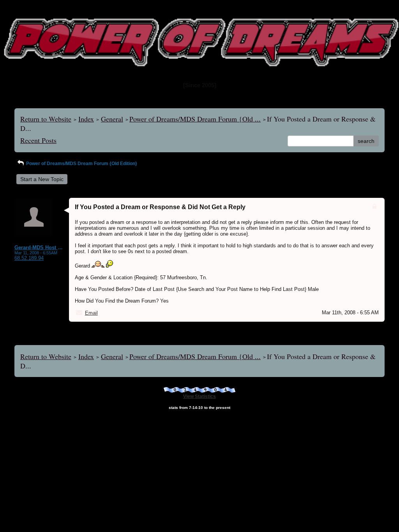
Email (91, 313)
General (112, 118)
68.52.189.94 (29, 258)
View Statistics (199, 396)
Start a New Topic (42, 179)
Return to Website (45, 118)
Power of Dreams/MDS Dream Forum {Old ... (195, 118)
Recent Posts (38, 140)
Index (86, 118)
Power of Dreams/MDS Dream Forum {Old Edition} (81, 163)
